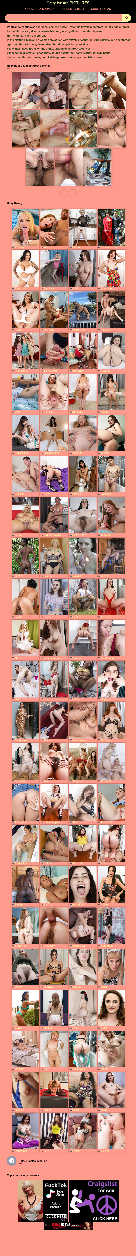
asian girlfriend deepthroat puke (82, 31)
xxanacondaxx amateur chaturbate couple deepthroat (40, 53)
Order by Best (73, 8)
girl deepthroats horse (22, 44)
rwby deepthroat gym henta (93, 53)
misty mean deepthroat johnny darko (30, 48)
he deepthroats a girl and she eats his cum (33, 31)
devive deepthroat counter (23, 57)
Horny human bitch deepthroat (26, 35)
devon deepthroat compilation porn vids (62, 44)
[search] (126, 18)
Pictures (68, 3)
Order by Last (102, 8)
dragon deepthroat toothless (73, 48)
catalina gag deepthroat (115, 40)
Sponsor (49, 8)
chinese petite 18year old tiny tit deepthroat (76, 27)
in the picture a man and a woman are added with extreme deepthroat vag (53, 40)
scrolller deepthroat (116, 27)
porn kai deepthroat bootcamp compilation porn (71, 57)
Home (31, 8)
